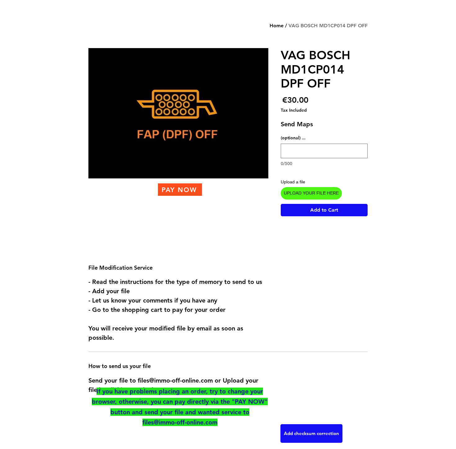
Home (277, 26)
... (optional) (293, 138)
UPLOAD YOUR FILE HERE (311, 193)
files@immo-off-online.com (179, 422)
